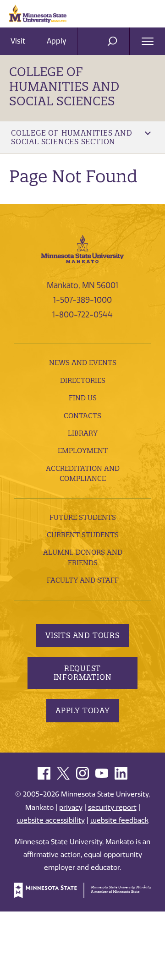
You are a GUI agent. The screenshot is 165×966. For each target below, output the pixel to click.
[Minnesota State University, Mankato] (82, 248)
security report (112, 807)
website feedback (119, 820)
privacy (70, 807)
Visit (18, 41)
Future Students (83, 517)
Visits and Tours (82, 635)
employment (83, 450)
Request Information (83, 673)
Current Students (83, 534)
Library (83, 433)
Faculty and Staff (83, 580)
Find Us (83, 397)
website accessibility (51, 820)
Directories (82, 380)
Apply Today (82, 710)
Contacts (82, 415)
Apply (56, 41)
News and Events (82, 362)
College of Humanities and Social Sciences (64, 86)
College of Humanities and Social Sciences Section (71, 137)
